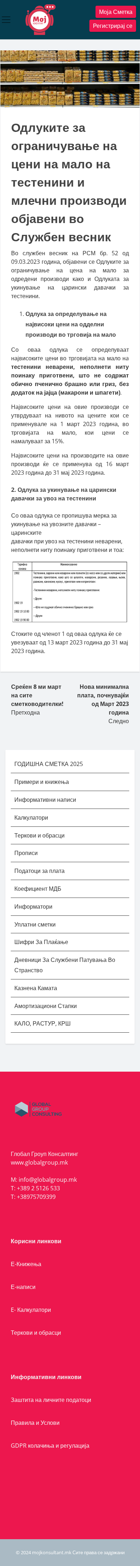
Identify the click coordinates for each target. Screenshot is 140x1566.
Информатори (33, 906)
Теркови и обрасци (40, 835)
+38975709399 (36, 1197)
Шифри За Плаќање (41, 942)
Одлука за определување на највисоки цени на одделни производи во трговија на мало (70, 324)
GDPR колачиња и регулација (50, 1445)
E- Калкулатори (31, 1310)
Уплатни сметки (35, 924)
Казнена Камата (35, 988)
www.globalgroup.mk (39, 1162)
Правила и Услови (35, 1423)
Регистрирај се (112, 26)
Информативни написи (46, 800)
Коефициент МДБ (37, 889)
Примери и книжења (41, 782)
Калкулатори (31, 817)
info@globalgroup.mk (48, 1180)
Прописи (26, 853)
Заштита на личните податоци (51, 1400)
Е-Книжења (26, 1264)
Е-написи (23, 1287)
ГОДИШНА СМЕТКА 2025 (48, 764)
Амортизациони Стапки (45, 1006)
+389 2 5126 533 (38, 1188)
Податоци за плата (39, 871)
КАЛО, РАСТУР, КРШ (42, 1023)
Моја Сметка (115, 12)
